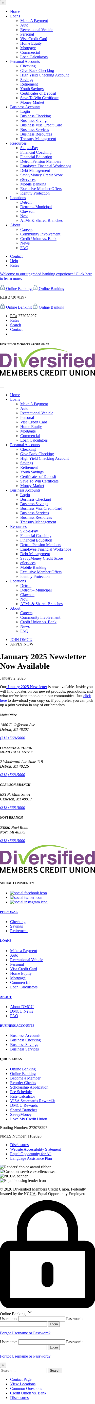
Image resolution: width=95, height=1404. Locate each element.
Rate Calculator (22, 1096)
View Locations (22, 1384)
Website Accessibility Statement (35, 1149)
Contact (16, 256)
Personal (27, 34)
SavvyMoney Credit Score (41, 175)
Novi (24, 216)
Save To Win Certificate (39, 98)
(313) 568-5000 (12, 738)
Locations (18, 198)
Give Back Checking (37, 70)
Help (14, 261)
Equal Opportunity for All (30, 1154)
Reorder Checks (23, 1083)
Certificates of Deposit (38, 93)
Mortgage (28, 48)
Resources (18, 143)
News (25, 243)
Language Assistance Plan (31, 1158)
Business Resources (36, 134)
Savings (26, 79)
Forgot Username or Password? (25, 1333)
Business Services (34, 129)
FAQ (24, 248)
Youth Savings (32, 89)
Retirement (29, 84)
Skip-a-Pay (29, 148)
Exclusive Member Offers (41, 188)
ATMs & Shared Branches (41, 220)
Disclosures (19, 1145)
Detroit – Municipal (36, 207)
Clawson (27, 211)
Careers (26, 229)
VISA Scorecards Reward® (32, 1101)
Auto (24, 25)
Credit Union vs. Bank (38, 238)
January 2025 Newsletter (26, 687)
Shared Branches (23, 1110)
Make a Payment (23, 951)
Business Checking (35, 116)
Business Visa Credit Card (41, 125)
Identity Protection (35, 193)
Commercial (30, 52)
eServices (27, 179)
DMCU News (21, 1011)
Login (25, 111)
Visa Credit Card (33, 39)
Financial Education (36, 157)
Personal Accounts (25, 61)
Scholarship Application (29, 1087)
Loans (15, 16)
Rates (14, 265)
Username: (8, 1318)
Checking (28, 66)
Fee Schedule (21, 1092)
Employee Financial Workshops (45, 166)
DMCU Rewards (24, 1105)
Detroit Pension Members (40, 161)
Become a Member (25, 1078)
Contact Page (20, 1379)
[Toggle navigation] (2, 387)
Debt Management (35, 170)
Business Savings (34, 120)
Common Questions (26, 1388)
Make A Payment (34, 20)
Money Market (32, 102)
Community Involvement (40, 234)
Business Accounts (25, 107)
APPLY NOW (21, 644)
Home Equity (31, 43)
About (15, 225)
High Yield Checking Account (44, 75)
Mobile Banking (33, 184)
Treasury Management (38, 139)
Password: (74, 1318)
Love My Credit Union (28, 1119)
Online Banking (23, 1069)
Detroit (25, 202)
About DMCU (22, 1007)
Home (15, 11)
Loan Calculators (34, 57)
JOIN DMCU (21, 639)
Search (15, 325)
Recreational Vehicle (36, 30)
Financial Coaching (35, 152)
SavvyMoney (21, 1114)
